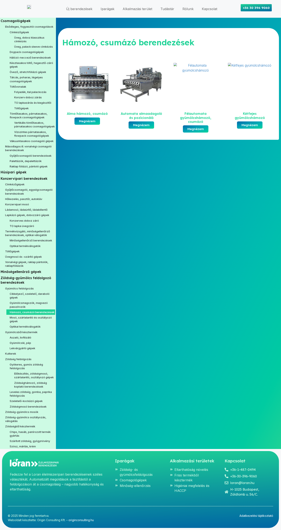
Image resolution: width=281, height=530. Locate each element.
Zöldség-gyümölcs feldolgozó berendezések (26, 280)
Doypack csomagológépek (27, 52)
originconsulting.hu (81, 520)
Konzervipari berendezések (24, 178)
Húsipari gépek (14, 172)
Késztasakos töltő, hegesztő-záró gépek (31, 64)
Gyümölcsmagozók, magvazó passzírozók (29, 304)
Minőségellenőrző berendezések (31, 240)
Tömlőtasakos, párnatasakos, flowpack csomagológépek (29, 115)
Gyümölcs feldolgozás (19, 288)
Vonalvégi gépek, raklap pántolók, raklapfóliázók (26, 263)
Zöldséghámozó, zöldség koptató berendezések (30, 384)
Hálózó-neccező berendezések (30, 57)
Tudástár (167, 9)
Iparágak (107, 9)
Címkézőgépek (19, 32)
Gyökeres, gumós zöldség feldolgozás (26, 366)
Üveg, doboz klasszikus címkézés (29, 39)
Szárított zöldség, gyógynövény (30, 441)
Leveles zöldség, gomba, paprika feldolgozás (31, 393)
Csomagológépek (16, 21)
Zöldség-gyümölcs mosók (21, 412)
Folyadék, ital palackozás (30, 92)
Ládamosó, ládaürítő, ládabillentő (26, 209)
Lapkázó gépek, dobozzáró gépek (27, 215)
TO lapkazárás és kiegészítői (32, 102)
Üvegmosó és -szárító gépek (23, 256)
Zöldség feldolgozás (18, 359)
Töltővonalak (18, 86)
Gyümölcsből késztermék (21, 332)
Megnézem (87, 121)
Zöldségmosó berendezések (28, 406)
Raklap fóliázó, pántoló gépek (29, 166)
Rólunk (188, 9)
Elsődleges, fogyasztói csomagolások (29, 26)
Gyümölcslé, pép (20, 342)
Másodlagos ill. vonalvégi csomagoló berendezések (28, 148)
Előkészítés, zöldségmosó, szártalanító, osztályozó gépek (34, 375)
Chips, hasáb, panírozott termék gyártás (30, 433)
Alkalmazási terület (137, 9)
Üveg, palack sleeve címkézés (33, 46)
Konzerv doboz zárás (28, 97)
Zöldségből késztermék (20, 426)
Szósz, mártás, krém (23, 446)
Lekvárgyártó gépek (22, 348)
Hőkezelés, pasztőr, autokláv (23, 199)
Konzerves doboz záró (24, 220)
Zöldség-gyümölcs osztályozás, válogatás (25, 419)
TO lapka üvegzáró (22, 226)
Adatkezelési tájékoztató (256, 515)
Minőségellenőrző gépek (21, 272)
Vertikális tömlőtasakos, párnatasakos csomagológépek (34, 124)
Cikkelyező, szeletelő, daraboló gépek (30, 295)
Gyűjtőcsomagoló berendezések (30, 155)
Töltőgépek (21, 108)
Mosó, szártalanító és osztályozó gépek (31, 319)
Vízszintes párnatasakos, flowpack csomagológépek (31, 133)
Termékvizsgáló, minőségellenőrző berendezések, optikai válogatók (27, 233)
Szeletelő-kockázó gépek (26, 401)
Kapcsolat (209, 9)
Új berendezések (79, 9)
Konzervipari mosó (17, 204)
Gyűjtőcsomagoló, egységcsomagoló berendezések (29, 191)
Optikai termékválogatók (25, 246)
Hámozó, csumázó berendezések (32, 312)
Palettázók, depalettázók (26, 161)
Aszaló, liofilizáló (20, 337)
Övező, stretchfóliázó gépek (28, 72)
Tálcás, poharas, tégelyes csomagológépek (26, 79)
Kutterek (10, 353)
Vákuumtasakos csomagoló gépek (31, 141)
